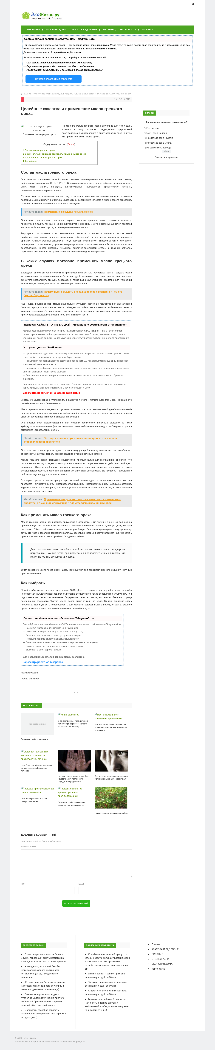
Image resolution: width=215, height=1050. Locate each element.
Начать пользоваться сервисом (53, 79)
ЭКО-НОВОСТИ (127, 29)
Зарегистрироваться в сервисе (43, 662)
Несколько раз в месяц (159, 142)
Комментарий (28, 846)
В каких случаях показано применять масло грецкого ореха (54, 154)
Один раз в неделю (156, 133)
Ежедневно (152, 128)
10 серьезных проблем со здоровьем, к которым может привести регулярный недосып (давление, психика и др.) (43, 986)
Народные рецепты (63, 94)
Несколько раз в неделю (159, 137)
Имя (23, 884)
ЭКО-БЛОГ (148, 29)
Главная (27, 94)
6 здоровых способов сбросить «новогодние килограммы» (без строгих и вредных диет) (43, 1014)
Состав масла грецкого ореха (39, 150)
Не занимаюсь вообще (158, 147)
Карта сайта (158, 968)
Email (81, 884)
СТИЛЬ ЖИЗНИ (32, 29)
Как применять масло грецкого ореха (43, 157)
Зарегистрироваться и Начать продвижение (51, 392)
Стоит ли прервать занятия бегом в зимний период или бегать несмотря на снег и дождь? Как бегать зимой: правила (43, 958)
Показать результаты (166, 157)
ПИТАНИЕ (108, 29)
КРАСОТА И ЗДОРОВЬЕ (84, 29)
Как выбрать (30, 161)
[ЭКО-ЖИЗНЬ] (42, 12)
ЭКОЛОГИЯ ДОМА (56, 29)
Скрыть (71, 144)
